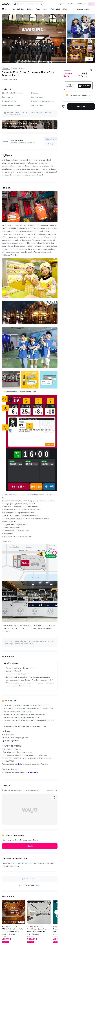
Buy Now (81, 106)
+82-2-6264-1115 (31, 773)
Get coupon (85, 85)
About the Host (50, 139)
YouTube (13, 255)
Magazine (61, 4)
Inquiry (50, 144)
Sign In (91, 4)
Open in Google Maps (10, 741)
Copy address (52, 790)
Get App (71, 4)
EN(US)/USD (81, 4)
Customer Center (31, 879)
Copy (37, 885)
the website (17, 764)
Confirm (31, 846)
